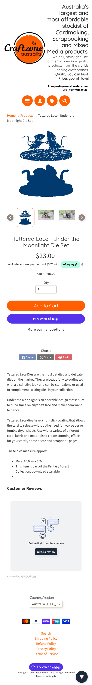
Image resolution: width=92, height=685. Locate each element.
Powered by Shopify (46, 676)
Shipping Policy (46, 638)
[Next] (82, 217)
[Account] (39, 100)
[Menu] (27, 100)
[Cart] (52, 100)
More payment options (46, 329)
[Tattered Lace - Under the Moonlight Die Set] (25, 217)
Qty (46, 282)
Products (26, 115)
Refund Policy (46, 643)
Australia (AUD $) (44, 604)
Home (11, 115)
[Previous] (10, 217)
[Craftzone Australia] (24, 47)
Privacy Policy (46, 648)
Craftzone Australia (44, 672)
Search (46, 633)
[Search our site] (64, 100)
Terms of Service (46, 654)
